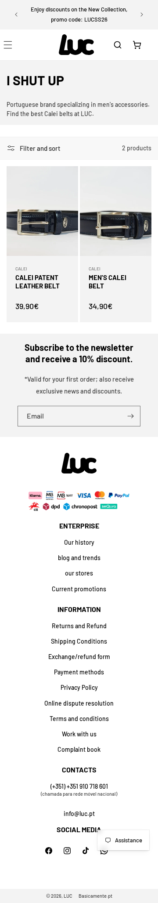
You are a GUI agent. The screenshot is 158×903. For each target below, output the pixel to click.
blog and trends (79, 557)
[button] (117, 45)
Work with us (79, 734)
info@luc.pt (79, 813)
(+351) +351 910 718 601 (79, 786)
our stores (79, 573)
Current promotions (79, 589)
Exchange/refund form (79, 656)
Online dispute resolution (79, 703)
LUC (68, 896)
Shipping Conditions (79, 641)
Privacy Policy (79, 687)
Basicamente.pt (95, 896)
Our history (79, 542)
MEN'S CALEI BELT (107, 281)
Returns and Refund (79, 626)
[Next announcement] (141, 14)
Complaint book (79, 749)
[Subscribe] (130, 416)
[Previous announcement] (16, 14)
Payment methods (79, 672)
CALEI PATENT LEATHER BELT (37, 281)
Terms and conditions (79, 718)
